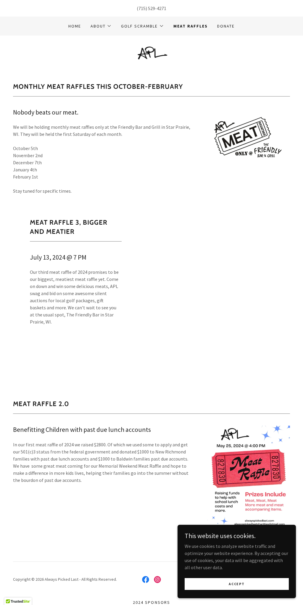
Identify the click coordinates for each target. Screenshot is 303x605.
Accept (236, 584)
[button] (101, 26)
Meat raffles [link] (190, 26)
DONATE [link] (226, 26)
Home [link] (74, 26)
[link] (151, 52)
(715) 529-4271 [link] (151, 8)
